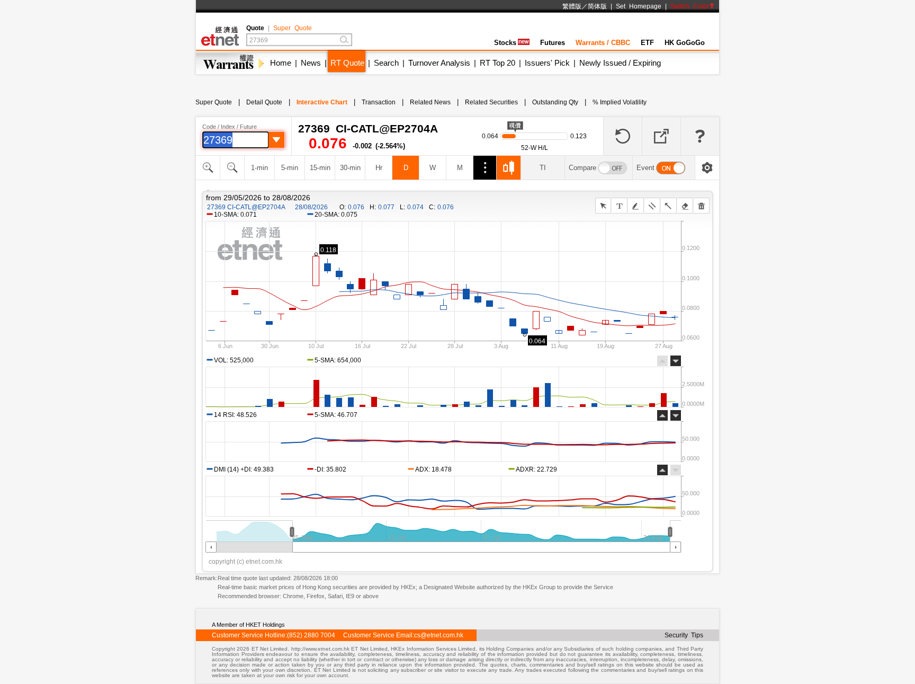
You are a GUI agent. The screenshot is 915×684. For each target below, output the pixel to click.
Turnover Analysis (439, 62)
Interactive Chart (322, 102)
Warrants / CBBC (603, 43)
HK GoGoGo (685, 43)
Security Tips (684, 635)
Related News (430, 102)
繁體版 (571, 6)
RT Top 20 (497, 62)
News (311, 62)
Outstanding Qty (555, 102)
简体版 (597, 6)
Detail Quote (264, 102)
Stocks (505, 43)
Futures (552, 43)
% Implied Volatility (620, 102)
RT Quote (347, 62)
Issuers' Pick (547, 62)
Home (280, 62)
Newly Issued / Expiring (620, 62)
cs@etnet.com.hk (438, 635)
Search (386, 62)
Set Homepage (638, 6)
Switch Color (689, 6)
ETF (647, 43)
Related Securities (491, 102)
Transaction (379, 102)
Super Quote (292, 28)
